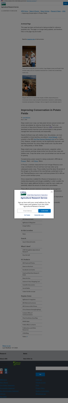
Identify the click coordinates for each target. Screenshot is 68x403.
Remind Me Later (39, 215)
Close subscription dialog (52, 192)
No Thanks (27, 215)
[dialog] (34, 204)
